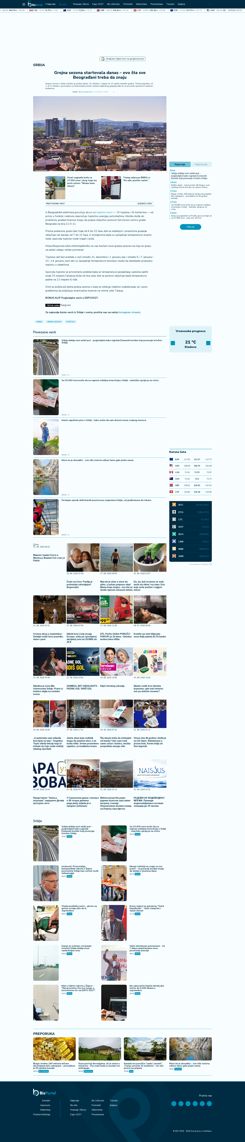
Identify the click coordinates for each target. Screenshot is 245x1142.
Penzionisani (98, 1114)
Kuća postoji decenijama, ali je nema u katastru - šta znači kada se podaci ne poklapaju (99, 1066)
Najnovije (74, 1100)
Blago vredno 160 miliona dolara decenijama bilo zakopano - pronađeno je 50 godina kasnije (191, 196)
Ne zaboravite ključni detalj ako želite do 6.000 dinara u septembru (147, 988)
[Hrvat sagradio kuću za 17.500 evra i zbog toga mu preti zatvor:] (55, 188)
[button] (118, 92)
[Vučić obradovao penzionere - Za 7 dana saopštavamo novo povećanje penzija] (114, 963)
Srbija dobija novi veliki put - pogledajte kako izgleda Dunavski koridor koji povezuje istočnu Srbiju (112, 341)
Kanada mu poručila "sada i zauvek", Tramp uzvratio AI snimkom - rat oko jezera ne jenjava (144, 1066)
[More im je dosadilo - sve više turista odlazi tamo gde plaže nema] (46, 477)
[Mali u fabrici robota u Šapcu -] (46, 1003)
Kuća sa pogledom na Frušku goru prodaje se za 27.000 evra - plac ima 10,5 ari (191, 216)
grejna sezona (54, 322)
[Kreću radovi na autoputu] (114, 923)
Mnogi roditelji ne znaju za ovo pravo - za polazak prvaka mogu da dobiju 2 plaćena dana (147, 869)
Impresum (45, 1105)
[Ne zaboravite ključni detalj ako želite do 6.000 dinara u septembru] (114, 1003)
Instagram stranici (129, 312)
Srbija (39, 65)
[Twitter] (181, 1103)
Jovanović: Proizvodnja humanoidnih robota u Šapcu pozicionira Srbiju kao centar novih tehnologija (80, 870)
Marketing (45, 1109)
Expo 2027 (76, 1114)
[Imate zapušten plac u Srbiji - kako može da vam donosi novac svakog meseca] (46, 437)
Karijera (113, 1105)
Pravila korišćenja (41, 1114)
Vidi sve (190, 227)
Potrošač (96, 1105)
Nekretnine (88, 1071)
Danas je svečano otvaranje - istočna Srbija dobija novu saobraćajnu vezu (77, 948)
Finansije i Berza (78, 1109)
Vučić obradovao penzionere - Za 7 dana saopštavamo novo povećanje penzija (147, 948)
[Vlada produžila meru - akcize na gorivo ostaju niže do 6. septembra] (46, 923)
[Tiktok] (209, 1103)
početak (70, 322)
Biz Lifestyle (43, 1071)
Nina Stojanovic (86, 92)
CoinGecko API (206, 564)
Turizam (178, 1069)
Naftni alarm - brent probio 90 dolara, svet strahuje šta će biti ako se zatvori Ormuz (190, 186)
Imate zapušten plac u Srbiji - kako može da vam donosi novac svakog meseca (104, 420)
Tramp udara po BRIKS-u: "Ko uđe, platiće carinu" (136, 179)
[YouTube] (188, 1103)
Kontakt (46, 1100)
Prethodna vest (55, 204)
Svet (131, 1071)
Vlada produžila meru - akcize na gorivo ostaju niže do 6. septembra (79, 908)
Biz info (73, 1105)
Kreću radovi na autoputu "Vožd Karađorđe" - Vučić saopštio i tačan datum (147, 908)
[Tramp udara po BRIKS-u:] (111, 188)
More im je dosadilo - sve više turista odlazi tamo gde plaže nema (97, 460)
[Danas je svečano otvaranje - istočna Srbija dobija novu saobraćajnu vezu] (46, 963)
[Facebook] (173, 1103)
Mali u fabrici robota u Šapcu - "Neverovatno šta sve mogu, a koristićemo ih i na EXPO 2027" (78, 988)
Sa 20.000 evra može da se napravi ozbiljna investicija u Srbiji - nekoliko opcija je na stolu (110, 380)
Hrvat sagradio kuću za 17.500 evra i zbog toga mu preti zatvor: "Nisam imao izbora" (82, 182)
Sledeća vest (145, 204)
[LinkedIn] (202, 1103)
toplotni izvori (104, 212)
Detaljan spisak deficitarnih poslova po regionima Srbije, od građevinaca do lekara (106, 500)
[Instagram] (195, 1103)
